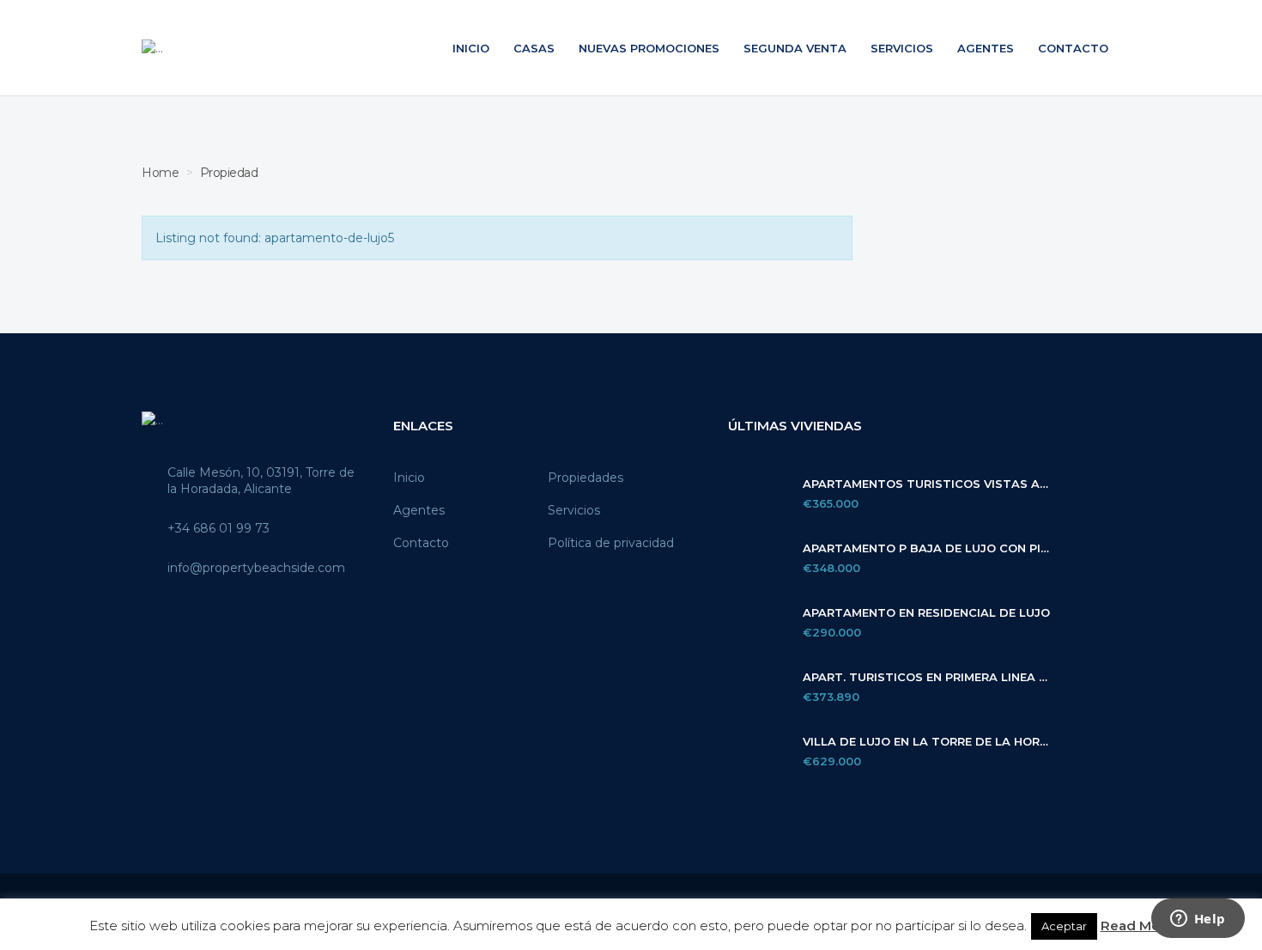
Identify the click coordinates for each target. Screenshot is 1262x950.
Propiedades (585, 477)
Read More (1137, 925)
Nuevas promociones (649, 48)
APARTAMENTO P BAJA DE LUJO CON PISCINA (926, 548)
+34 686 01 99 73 (218, 528)
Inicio (470, 48)
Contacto (1073, 48)
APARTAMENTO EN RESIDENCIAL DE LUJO (926, 612)
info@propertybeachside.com (256, 567)
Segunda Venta (794, 48)
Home (160, 172)
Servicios (902, 48)
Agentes (985, 48)
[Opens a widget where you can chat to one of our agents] (1197, 919)
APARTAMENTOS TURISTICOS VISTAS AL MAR (926, 484)
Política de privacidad (611, 543)
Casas (534, 48)
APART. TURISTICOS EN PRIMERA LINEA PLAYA (926, 677)
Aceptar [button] (1064, 926)
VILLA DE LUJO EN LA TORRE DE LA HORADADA (926, 741)
